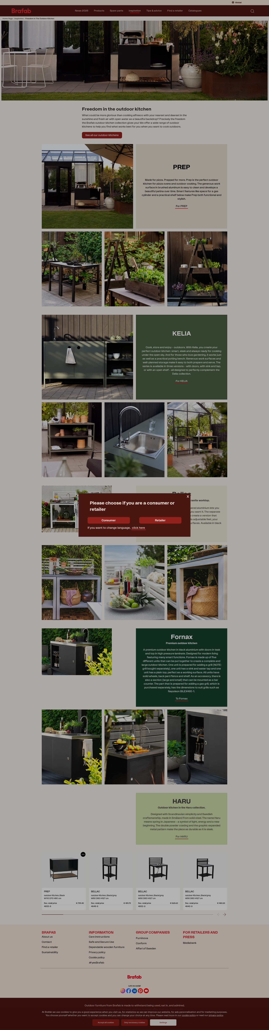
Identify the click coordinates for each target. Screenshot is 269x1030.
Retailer (160, 520)
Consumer (109, 520)
